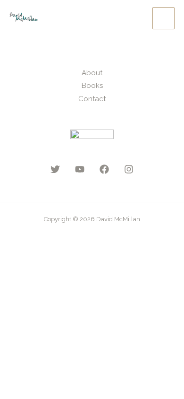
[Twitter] (55, 169)
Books (92, 85)
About (92, 73)
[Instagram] (129, 169)
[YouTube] (79, 169)
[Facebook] (104, 169)
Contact (92, 99)
